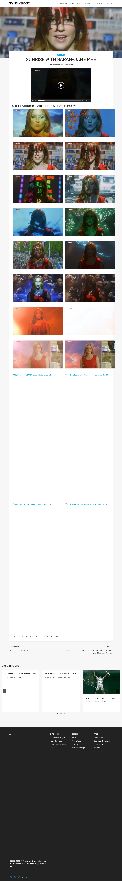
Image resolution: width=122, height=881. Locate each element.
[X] (15, 877)
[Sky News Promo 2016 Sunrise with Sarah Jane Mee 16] (90, 354)
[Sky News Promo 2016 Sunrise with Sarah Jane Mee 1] (38, 123)
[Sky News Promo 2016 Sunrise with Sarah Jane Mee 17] (38, 436)
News (72, 3)
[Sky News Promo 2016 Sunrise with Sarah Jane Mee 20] (90, 565)
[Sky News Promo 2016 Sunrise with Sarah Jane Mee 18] (90, 436)
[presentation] (101, 682)
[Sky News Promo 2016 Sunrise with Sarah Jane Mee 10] (90, 255)
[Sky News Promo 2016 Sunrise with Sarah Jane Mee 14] (90, 321)
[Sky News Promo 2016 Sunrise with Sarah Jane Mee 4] (90, 156)
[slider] (59, 100)
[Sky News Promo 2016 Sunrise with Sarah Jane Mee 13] (38, 321)
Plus (51, 748)
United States (99, 3)
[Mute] (86, 100)
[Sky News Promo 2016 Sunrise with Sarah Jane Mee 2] (90, 123)
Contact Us (98, 738)
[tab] (57, 713)
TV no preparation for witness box (60, 674)
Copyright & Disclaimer (102, 741)
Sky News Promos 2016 (51, 637)
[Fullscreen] (89, 100)
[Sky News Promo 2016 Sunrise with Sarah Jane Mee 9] (38, 255)
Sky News (61, 54)
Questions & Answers (58, 744)
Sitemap (97, 748)
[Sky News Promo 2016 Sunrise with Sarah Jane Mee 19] (38, 565)
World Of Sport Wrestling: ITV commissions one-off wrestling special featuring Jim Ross (90, 650)
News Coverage (56, 741)
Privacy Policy (99, 744)
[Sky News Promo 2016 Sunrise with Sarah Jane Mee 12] (90, 288)
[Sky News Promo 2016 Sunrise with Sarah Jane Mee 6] (90, 189)
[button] (61, 85)
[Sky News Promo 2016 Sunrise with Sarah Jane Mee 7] (38, 222)
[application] (61, 85)
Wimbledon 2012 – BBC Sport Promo (101, 698)
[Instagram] (18, 877)
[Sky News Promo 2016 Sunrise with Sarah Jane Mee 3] (38, 156)
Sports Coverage (84, 3)
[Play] (33, 100)
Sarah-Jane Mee (26, 637)
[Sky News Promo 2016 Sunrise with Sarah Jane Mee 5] (38, 189)
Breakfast (64, 3)
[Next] (117, 691)
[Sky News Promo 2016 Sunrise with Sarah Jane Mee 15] (38, 354)
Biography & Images (57, 738)
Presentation (77, 741)
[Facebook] (11, 877)
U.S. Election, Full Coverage (19, 648)
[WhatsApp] (26, 877)
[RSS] (30, 877)
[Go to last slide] (4, 691)
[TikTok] (22, 877)
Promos (16, 637)
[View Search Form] (111, 3)
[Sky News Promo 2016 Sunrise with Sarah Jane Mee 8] (90, 222)
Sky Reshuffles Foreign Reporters (20, 674)
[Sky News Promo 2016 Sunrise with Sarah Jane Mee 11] (38, 288)
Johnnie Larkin (55, 64)
